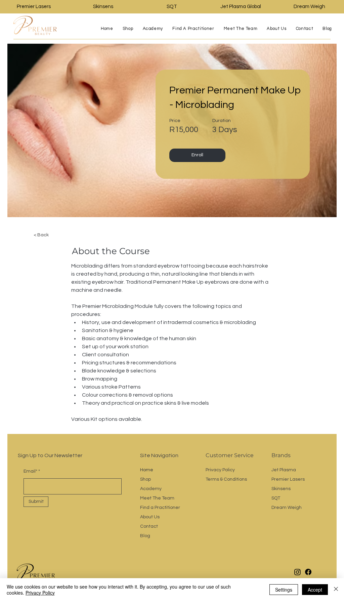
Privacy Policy (40, 592)
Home (146, 470)
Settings (283, 589)
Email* (30, 471)
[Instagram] (297, 572)
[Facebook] (308, 572)
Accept (315, 589)
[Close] (336, 590)
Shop (145, 479)
